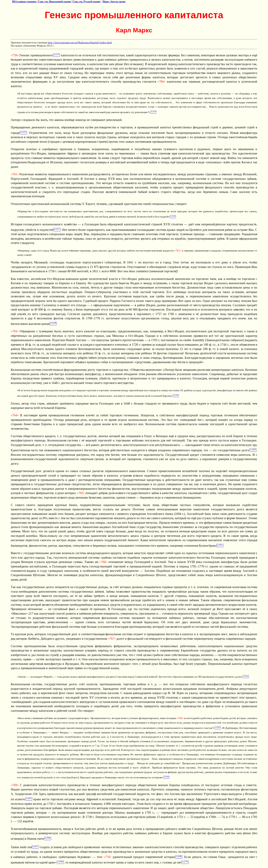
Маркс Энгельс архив (113, 1)
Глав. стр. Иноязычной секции (54, 1)
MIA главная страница (24, 1)
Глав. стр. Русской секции (86, 1)
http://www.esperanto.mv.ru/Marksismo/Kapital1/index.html (80, 42)
